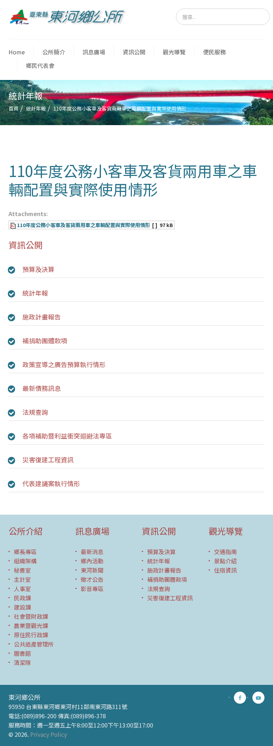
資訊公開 (134, 52)
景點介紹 (225, 561)
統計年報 (36, 108)
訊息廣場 (93, 52)
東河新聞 (92, 570)
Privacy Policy (48, 734)
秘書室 (22, 570)
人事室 (22, 588)
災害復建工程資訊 (48, 459)
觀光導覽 (174, 52)
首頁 (13, 108)
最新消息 (92, 551)
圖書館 (22, 653)
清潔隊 (22, 662)
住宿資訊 (225, 570)
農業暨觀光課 (31, 625)
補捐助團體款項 (44, 340)
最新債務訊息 (41, 388)
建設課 (22, 607)
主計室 (22, 579)
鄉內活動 (92, 561)
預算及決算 (38, 269)
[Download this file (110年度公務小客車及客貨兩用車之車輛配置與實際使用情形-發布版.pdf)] (13, 225)
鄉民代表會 (40, 65)
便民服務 (214, 52)
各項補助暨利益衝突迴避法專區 (67, 435)
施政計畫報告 (41, 316)
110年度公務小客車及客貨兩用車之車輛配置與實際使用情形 (83, 225)
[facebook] (240, 698)
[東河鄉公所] (70, 17)
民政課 (22, 598)
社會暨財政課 (31, 616)
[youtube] (258, 698)
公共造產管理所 (34, 644)
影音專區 (92, 588)
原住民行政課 (31, 634)
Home (17, 52)
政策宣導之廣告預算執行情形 (64, 364)
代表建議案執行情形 (51, 483)
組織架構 (25, 561)
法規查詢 (35, 412)
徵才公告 (92, 579)
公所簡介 (53, 52)
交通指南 (225, 551)
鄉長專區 (25, 551)
